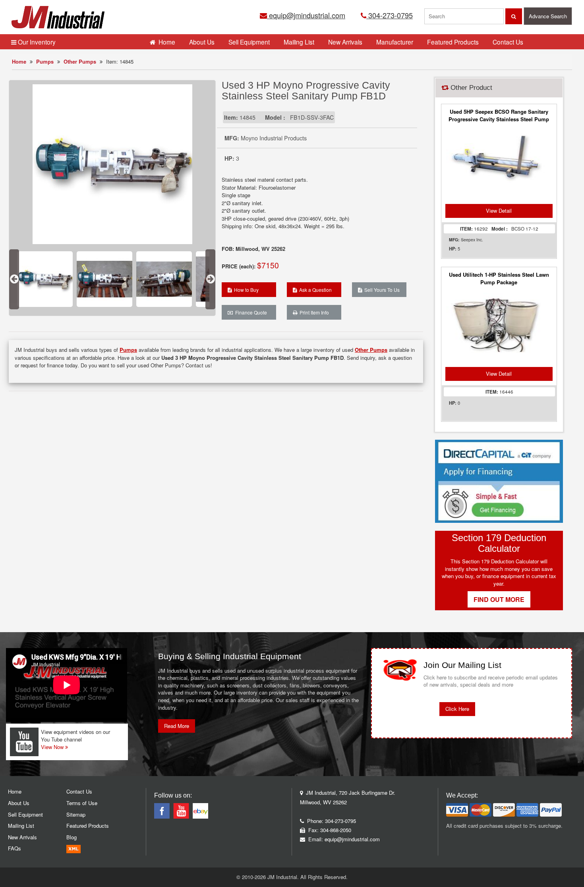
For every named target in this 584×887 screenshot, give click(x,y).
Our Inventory (36, 41)
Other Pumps (80, 61)
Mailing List (299, 41)
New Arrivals (345, 41)
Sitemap (75, 814)
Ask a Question (314, 289)
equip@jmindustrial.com (306, 15)
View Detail (499, 210)
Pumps (45, 61)
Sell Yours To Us (381, 289)
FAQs (14, 848)
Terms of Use (81, 803)
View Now (53, 747)
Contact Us (508, 41)
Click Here (457, 708)
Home (19, 61)
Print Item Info (313, 312)
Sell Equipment (249, 41)
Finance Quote (250, 312)
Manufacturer (394, 41)
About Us (202, 41)
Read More (176, 726)
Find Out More (499, 599)
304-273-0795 (389, 15)
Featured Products (453, 41)
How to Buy (245, 289)
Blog (71, 837)
